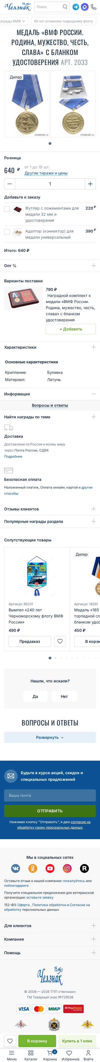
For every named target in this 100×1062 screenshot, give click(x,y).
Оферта (24, 905)
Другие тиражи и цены (46, 173)
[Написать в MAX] (85, 7)
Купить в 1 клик (77, 1040)
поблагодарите (16, 885)
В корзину (37, 1040)
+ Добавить (70, 329)
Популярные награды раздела (33, 521)
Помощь (12, 952)
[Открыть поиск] (65, 7)
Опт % (10, 265)
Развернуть (48, 737)
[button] (47, 7)
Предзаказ (29, 641)
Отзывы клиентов (21, 509)
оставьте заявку (40, 897)
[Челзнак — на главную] (17, 6)
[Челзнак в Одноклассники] (32, 869)
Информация (17, 394)
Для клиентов (17, 925)
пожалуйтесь (74, 881)
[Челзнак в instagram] (67, 869)
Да (35, 696)
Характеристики (20, 347)
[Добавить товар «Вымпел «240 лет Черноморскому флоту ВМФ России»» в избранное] (60, 641)
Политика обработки (49, 905)
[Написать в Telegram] (76, 7)
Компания (14, 939)
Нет (64, 696)
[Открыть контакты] (94, 7)
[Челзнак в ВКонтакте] (15, 869)
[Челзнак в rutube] (84, 869)
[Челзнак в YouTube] (50, 869)
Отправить (50, 810)
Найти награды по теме (27, 416)
